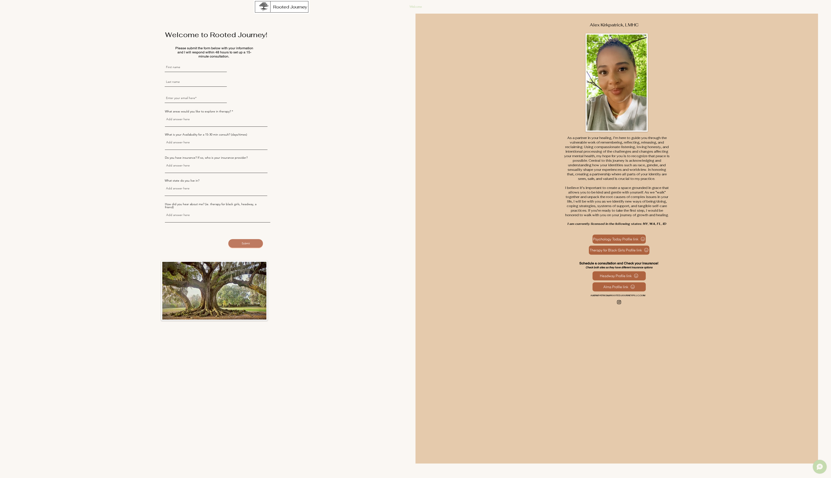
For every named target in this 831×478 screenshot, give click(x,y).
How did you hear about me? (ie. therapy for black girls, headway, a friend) (210, 206)
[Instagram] (619, 302)
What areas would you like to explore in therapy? (198, 111)
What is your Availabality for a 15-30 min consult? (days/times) (206, 134)
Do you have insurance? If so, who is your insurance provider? (206, 157)
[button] (290, 7)
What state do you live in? (182, 180)
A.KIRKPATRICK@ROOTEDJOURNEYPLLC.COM (617, 295)
